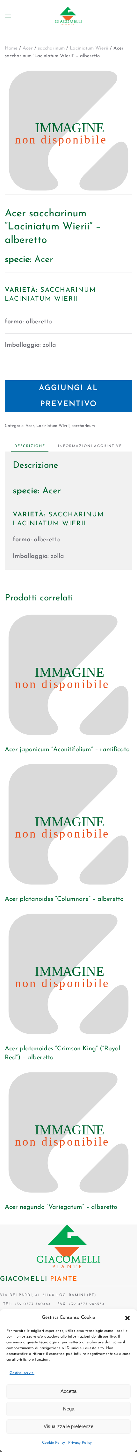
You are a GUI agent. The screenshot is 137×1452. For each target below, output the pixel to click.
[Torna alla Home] (68, 16)
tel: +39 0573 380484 (25, 1304)
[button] (127, 1318)
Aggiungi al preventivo (68, 396)
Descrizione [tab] (29, 446)
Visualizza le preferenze (68, 1426)
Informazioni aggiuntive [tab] (90, 446)
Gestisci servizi (22, 1373)
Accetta (68, 1391)
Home (11, 48)
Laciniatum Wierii (89, 48)
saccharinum (51, 48)
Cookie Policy (53, 1443)
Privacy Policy (80, 1443)
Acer (28, 48)
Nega (68, 1408)
